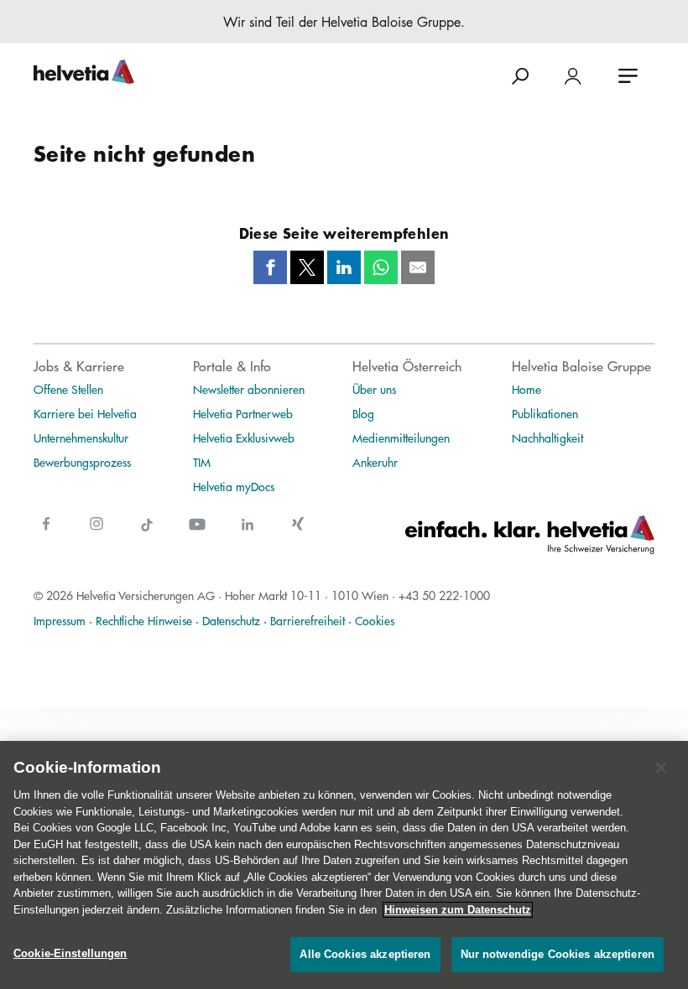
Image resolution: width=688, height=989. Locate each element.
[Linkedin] (247, 534)
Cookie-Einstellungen (70, 953)
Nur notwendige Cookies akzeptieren (557, 954)
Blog (363, 413)
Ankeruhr (375, 461)
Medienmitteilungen (401, 437)
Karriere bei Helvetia (85, 413)
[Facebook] (270, 267)
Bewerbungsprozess (82, 461)
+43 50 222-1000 (444, 595)
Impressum (60, 620)
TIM (202, 461)
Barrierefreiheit (307, 620)
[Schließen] (661, 767)
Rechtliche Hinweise (144, 620)
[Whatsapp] (381, 267)
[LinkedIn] (344, 267)
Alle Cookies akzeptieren (365, 954)
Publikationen (545, 413)
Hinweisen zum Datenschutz (457, 910)
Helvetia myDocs (233, 486)
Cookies (374, 620)
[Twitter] (307, 267)
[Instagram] (96, 534)
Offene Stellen (68, 389)
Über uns (374, 389)
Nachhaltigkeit (547, 437)
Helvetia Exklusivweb (243, 437)
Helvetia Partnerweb (243, 413)
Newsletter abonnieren (249, 389)
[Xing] (297, 534)
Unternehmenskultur (81, 437)
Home (526, 389)
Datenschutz (231, 620)
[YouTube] (197, 534)
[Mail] (418, 267)
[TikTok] (146, 534)
